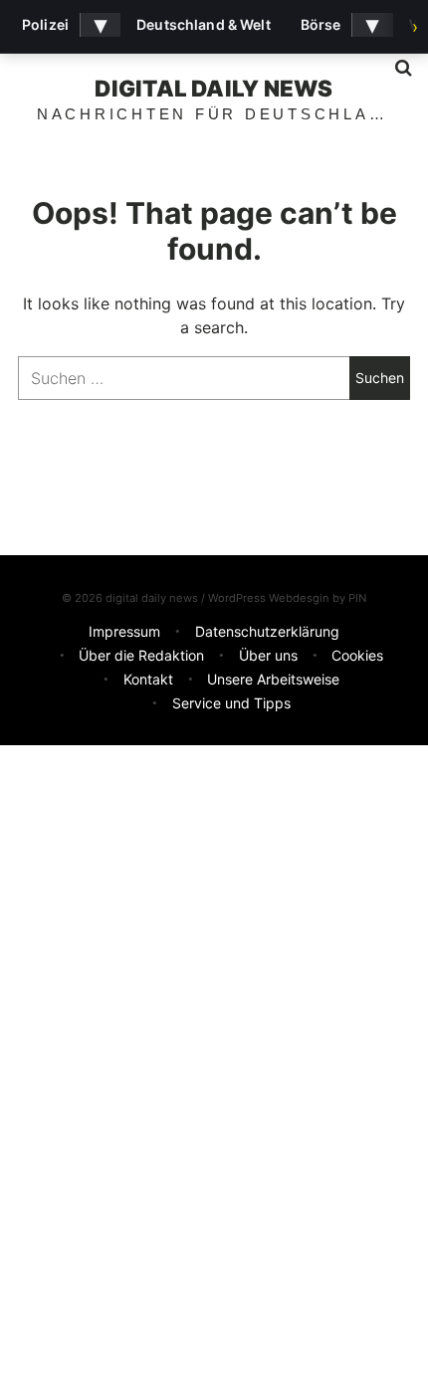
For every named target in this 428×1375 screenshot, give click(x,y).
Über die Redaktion (141, 655)
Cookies (357, 655)
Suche (396, 68)
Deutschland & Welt (203, 24)
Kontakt (148, 679)
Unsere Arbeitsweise (273, 679)
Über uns (268, 655)
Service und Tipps (231, 702)
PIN (357, 598)
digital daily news (213, 88)
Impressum (124, 631)
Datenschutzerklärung (267, 631)
